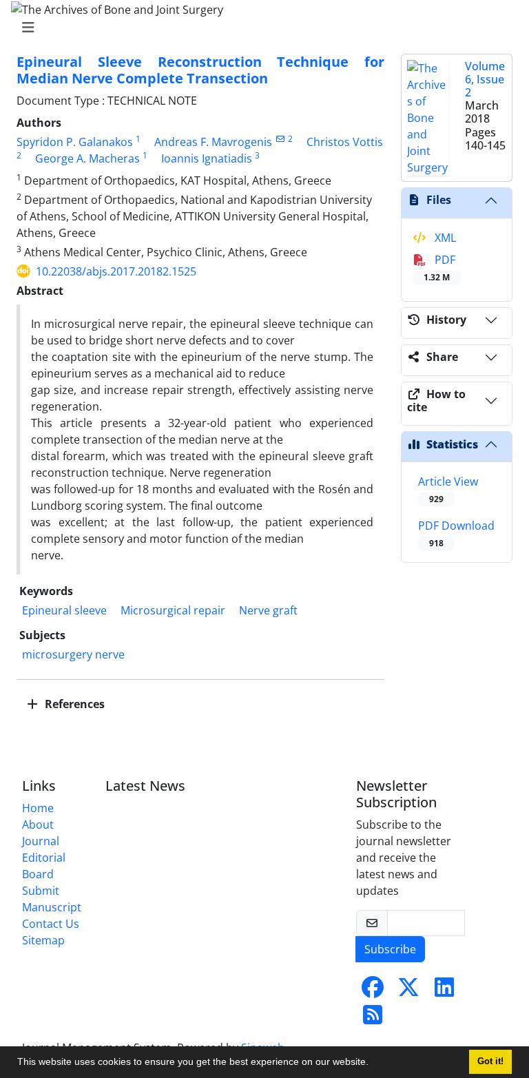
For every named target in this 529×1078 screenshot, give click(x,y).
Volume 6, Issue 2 (485, 79)
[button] (373, 1063)
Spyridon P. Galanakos (75, 141)
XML (444, 237)
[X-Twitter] (408, 991)
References (73, 704)
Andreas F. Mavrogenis (213, 141)
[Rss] (372, 1018)
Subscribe (390, 949)
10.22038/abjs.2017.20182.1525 (116, 271)
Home (38, 808)
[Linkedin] (444, 991)
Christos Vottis (345, 141)
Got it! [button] (490, 1061)
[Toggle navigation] (260, 27)
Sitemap (43, 940)
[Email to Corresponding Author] (280, 139)
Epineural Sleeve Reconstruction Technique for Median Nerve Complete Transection (200, 69)
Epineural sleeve (64, 610)
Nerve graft (268, 610)
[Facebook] (372, 991)
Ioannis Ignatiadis (206, 158)
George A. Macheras (87, 158)
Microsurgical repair (173, 610)
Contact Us (50, 923)
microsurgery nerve (73, 654)
